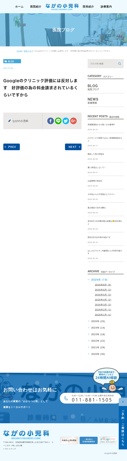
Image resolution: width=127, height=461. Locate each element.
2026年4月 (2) (103, 299)
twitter (66, 121)
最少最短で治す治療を (97, 208)
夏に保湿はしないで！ (97, 168)
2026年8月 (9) (103, 284)
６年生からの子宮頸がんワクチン (101, 194)
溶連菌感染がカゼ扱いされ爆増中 (101, 125)
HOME (19, 51)
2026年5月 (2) (103, 294)
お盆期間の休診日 (95, 181)
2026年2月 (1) (103, 309)
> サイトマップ (9, 449)
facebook (50, 121)
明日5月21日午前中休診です (99, 237)
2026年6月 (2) (103, 289)
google (73, 121)
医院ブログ (28, 51)
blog (11, 61)
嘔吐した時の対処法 (96, 154)
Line (58, 121)
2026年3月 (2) (103, 304)
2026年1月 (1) (103, 314)
